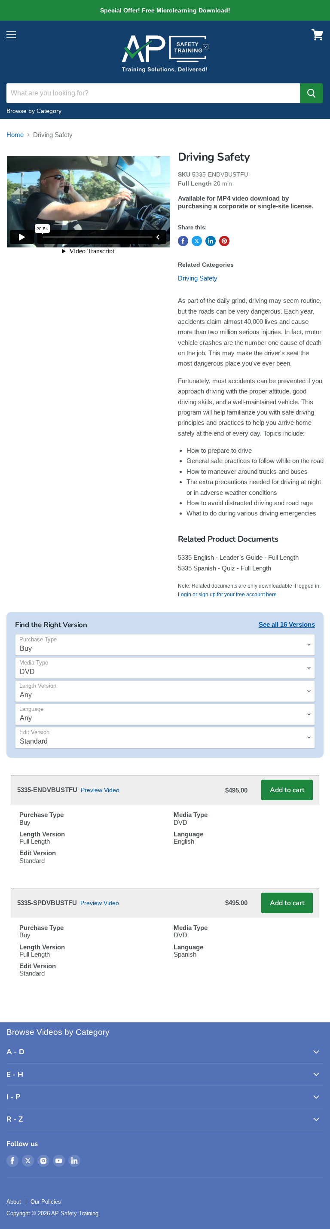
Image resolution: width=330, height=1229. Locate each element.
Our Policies (46, 1202)
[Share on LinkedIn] (210, 241)
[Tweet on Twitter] (197, 241)
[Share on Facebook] (183, 241)
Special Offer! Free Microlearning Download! (165, 10)
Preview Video (100, 790)
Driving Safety (197, 278)
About (13, 1202)
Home (15, 134)
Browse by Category (33, 110)
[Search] (311, 93)
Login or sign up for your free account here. (228, 595)
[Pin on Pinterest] (224, 241)
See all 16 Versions (287, 624)
